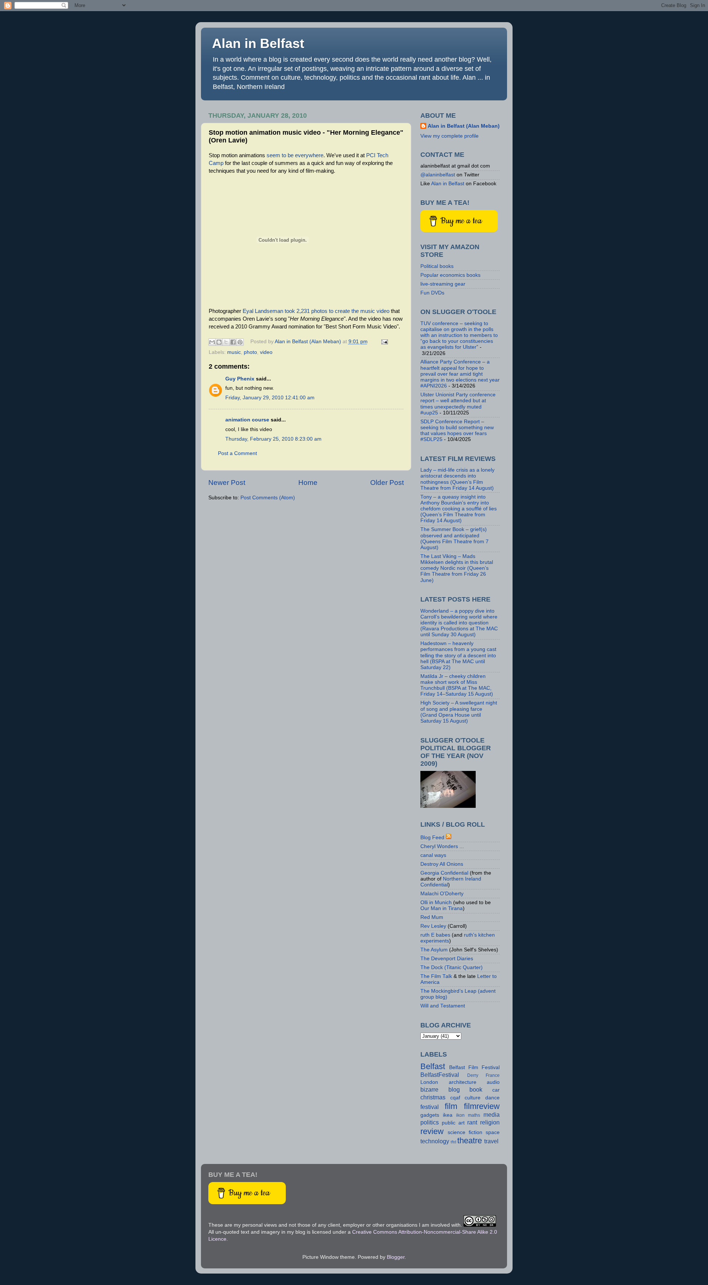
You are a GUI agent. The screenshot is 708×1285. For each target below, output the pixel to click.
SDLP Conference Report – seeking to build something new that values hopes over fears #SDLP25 (457, 430)
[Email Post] (383, 341)
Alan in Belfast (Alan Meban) (464, 126)
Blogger (396, 1257)
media (491, 1114)
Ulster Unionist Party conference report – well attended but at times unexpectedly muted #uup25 (458, 404)
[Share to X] (226, 342)
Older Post (387, 482)
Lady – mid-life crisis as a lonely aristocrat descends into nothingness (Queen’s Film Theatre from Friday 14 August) (457, 479)
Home (307, 482)
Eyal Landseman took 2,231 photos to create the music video (316, 311)
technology (434, 1141)
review (432, 1131)
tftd (453, 1142)
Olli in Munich (436, 902)
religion (490, 1122)
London (429, 1082)
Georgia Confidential (444, 873)
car (496, 1090)
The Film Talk (436, 976)
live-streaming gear (442, 284)
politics (429, 1122)
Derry (472, 1075)
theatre (469, 1140)
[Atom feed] (449, 837)
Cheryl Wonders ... (442, 846)
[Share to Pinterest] (240, 342)
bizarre (429, 1089)
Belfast (432, 1066)
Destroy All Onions (441, 864)
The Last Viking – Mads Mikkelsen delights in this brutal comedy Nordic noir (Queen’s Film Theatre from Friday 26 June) (456, 568)
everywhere (309, 155)
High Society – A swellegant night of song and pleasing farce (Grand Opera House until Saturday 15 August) (458, 712)
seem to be (279, 155)
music (234, 352)
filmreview (482, 1106)
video (266, 352)
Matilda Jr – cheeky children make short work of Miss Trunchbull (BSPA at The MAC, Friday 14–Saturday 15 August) (456, 685)
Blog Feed (432, 837)
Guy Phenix (239, 379)
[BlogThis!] (219, 342)
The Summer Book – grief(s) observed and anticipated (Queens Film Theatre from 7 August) (454, 538)
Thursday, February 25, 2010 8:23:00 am (273, 439)
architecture (462, 1082)
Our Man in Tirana (441, 908)
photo (250, 352)
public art (453, 1123)
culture (472, 1097)
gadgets (429, 1115)
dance (492, 1097)
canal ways (433, 855)
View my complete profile (449, 136)
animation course (247, 420)
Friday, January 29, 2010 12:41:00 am (270, 397)
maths (474, 1115)
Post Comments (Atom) (267, 497)
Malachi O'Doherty (442, 893)
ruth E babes (435, 935)
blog (454, 1089)
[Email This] (212, 342)
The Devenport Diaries (446, 958)
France (493, 1075)
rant (472, 1122)
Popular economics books (450, 275)
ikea (447, 1115)
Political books (437, 266)
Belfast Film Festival (474, 1067)
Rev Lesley (433, 926)
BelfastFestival (439, 1074)
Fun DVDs (432, 293)
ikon (460, 1115)
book (475, 1089)
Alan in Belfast (258, 43)
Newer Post (226, 482)
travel (491, 1141)
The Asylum (434, 949)
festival (429, 1106)
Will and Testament (442, 1006)
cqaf (455, 1097)
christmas (432, 1097)
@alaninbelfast (437, 175)
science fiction (465, 1132)
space (493, 1132)
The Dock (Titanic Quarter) (451, 967)
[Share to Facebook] (233, 342)
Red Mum (431, 917)
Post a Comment (237, 453)
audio (493, 1082)
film (451, 1106)
